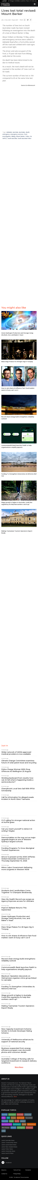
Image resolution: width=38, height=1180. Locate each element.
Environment (17, 1124)
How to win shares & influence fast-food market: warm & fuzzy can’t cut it (18, 937)
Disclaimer (28, 1170)
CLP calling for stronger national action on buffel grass (18, 821)
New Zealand (5, 1127)
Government (12, 1114)
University (5, 1121)
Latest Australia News (7, 1140)
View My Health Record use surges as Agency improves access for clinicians (17, 900)
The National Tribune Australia (21, 1177)
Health (24, 1124)
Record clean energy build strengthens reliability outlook (18, 960)
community (28, 1114)
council (11, 1121)
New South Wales (7, 1124)
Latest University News (8, 1151)
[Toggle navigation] (35, 4)
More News (19, 1067)
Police (27, 136)
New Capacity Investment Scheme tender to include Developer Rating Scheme (16, 1031)
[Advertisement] (19, 109)
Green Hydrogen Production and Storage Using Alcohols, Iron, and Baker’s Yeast (15, 918)
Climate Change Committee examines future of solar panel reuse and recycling (18, 762)
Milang (13, 136)
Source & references (27, 85)
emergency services (16, 134)
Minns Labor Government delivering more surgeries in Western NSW (16, 868)
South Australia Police (24, 138)
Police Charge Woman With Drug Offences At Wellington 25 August (16, 770)
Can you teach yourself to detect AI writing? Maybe (16, 830)
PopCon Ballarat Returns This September (14, 909)
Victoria (13, 1118)
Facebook (8, 1162)
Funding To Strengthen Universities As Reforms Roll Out (18, 988)
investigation (6, 136)
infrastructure (31, 1124)
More (15, 1096)
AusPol (17, 1121)
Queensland (29, 1118)
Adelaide (9, 132)
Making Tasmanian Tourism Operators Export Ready (17, 1007)
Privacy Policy (16, 1174)
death (27, 132)
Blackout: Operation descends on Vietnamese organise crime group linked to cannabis (18, 978)
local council (20, 1118)
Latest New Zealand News (9, 1147)
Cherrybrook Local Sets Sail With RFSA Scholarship (18, 790)
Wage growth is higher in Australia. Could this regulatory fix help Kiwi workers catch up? (16, 997)
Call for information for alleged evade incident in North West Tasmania (17, 798)
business (13, 1127)
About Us (3, 1170)
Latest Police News (7, 1149)
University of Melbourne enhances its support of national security (17, 1041)
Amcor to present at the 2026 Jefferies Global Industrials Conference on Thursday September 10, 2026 (18, 859)
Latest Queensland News (8, 1145)
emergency (6, 134)
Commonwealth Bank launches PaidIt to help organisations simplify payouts (18, 968)
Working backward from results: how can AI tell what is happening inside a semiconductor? (17, 780)
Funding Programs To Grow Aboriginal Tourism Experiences (17, 849)
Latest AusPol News (7, 1153)
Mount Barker (20, 136)
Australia (15, 132)
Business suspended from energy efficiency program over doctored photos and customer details (16, 1050)
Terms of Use (16, 1170)
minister (22, 1121)
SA (31, 136)
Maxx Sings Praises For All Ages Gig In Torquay (17, 928)
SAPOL (4, 138)
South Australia (12, 138)
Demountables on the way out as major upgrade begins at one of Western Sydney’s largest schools (18, 840)
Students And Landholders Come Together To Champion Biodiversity (16, 892)
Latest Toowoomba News (9, 1142)
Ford (25, 134)
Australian (22, 132)
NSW (8, 1118)
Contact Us (4, 1174)
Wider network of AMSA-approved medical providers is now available (16, 753)
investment (29, 1127)
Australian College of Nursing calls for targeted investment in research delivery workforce (19, 1061)
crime (3, 1131)
